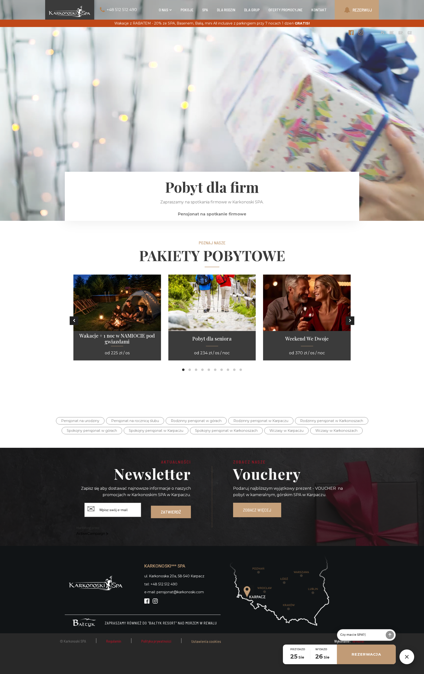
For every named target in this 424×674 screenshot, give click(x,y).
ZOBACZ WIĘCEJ (257, 510)
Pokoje (187, 9)
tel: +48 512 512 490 (160, 584)
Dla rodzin (226, 9)
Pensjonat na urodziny (80, 421)
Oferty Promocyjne (285, 9)
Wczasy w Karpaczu (286, 430)
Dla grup (252, 9)
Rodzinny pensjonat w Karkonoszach (331, 421)
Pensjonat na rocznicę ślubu (135, 421)
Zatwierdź (171, 512)
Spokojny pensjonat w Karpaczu (156, 430)
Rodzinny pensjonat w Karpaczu (260, 421)
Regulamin (113, 641)
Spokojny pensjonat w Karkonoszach (226, 430)
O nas (163, 9)
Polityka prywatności (156, 641)
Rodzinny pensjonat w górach (196, 421)
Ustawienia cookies (206, 641)
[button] (74, 320)
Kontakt (319, 9)
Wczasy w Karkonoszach (336, 430)
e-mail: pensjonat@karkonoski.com (174, 592)
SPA (205, 9)
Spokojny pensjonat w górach (92, 430)
